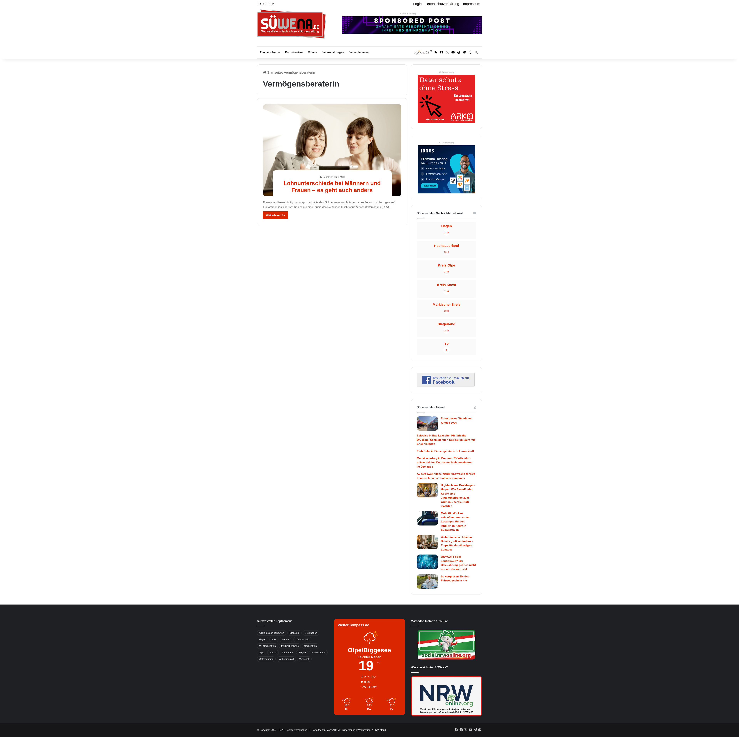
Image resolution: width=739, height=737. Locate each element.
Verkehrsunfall (286, 659)
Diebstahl (294, 633)
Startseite (274, 72)
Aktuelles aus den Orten (271, 633)
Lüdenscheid (302, 639)
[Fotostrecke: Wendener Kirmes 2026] (427, 423)
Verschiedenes (359, 52)
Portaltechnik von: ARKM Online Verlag (333, 730)
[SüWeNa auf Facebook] (446, 385)
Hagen (262, 639)
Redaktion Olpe (331, 177)
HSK (274, 639)
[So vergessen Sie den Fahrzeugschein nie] (427, 581)
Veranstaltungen (333, 52)
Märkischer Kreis (290, 646)
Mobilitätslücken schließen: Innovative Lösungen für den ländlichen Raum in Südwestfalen (455, 521)
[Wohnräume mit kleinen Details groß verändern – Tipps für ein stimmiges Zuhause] (427, 542)
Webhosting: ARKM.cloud (371, 730)
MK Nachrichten (267, 646)
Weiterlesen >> (275, 215)
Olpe (261, 652)
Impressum (471, 4)
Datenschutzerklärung (442, 4)
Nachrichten (310, 646)
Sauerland (287, 652)
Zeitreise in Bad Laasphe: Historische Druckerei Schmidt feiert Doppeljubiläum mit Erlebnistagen (446, 439)
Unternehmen (266, 659)
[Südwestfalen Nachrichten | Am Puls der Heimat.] (291, 24)
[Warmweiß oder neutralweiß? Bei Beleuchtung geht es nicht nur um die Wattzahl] (427, 562)
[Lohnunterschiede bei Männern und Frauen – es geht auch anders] (332, 150)
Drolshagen (311, 633)
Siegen (302, 652)
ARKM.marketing (408, 13)
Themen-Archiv (270, 52)
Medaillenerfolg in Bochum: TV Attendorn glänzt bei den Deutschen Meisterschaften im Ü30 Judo (444, 462)
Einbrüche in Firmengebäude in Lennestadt (445, 451)
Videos (312, 52)
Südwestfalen (318, 652)
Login (417, 4)
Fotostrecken (294, 52)
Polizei (273, 652)
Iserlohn (286, 639)
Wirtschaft (304, 659)
